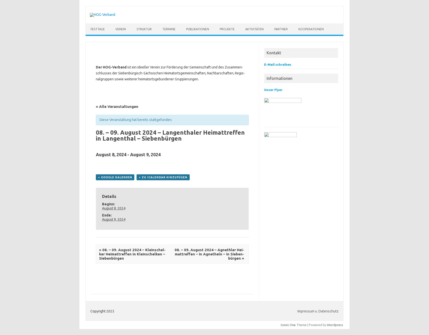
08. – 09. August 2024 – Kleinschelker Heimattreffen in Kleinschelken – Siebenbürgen (132, 254)
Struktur (144, 29)
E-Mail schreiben (277, 64)
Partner (281, 29)
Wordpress (335, 325)
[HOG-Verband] (102, 15)
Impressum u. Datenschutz (318, 311)
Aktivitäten (254, 29)
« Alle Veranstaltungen (117, 106)
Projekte (227, 29)
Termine (169, 29)
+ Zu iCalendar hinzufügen (163, 177)
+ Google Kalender (115, 177)
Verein (120, 29)
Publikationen (197, 29)
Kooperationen (311, 29)
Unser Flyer (273, 89)
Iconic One (288, 325)
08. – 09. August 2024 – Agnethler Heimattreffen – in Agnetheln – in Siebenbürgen (209, 254)
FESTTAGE (98, 29)
